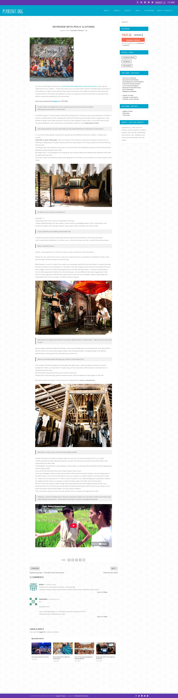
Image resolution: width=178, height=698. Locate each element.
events (128, 11)
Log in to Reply (102, 592)
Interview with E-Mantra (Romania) (61, 657)
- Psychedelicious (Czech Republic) (132, 82)
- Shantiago (125, 113)
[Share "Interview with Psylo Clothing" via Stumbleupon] (80, 560)
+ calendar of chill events (130, 97)
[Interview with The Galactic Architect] (106, 648)
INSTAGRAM (127, 66)
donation (141, 43)
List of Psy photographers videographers (84, 657)
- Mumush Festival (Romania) (131, 87)
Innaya (54, 101)
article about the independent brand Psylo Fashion (79, 86)
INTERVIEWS (149, 11)
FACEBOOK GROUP (129, 57)
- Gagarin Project (127, 111)
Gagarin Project (61, 696)
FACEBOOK (126, 61)
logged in (42, 632)
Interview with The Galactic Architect (105, 657)
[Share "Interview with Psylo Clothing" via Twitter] (73, 560)
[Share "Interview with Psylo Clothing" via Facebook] (69, 560)
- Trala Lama (126, 115)
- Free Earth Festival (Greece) (131, 84)
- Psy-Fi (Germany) (127, 89)
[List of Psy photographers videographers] (84, 648)
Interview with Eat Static (40, 657)
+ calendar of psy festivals (130, 99)
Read (137, 11)
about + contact (164, 11)
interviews (73, 30)
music (106, 11)
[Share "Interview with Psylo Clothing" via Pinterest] (76, 560)
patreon (126, 45)
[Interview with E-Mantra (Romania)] (63, 648)
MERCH (117, 11)
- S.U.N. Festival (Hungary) (130, 86)
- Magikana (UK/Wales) (129, 91)
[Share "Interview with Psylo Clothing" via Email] (84, 560)
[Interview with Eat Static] (41, 648)
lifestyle (81, 30)
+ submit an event (128, 95)
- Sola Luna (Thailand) (129, 78)
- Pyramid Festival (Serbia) (130, 80)
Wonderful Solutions (81, 696)
